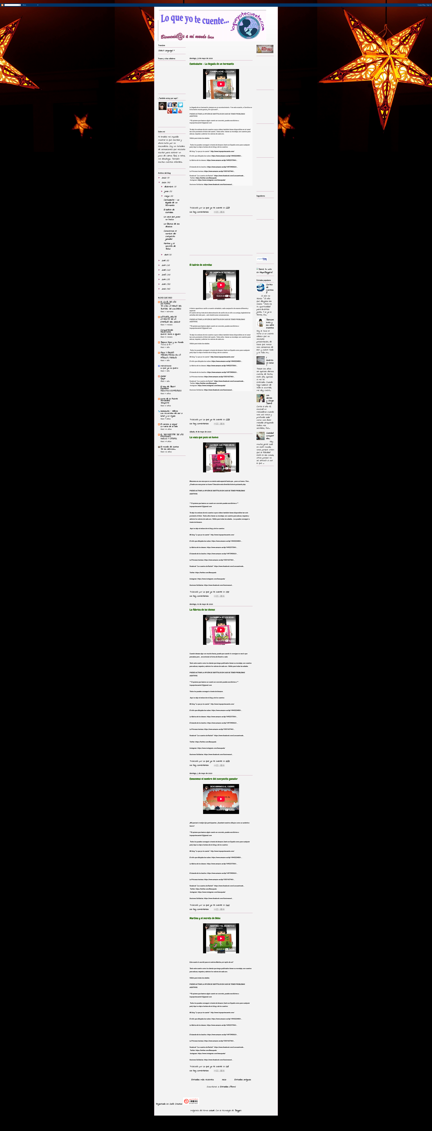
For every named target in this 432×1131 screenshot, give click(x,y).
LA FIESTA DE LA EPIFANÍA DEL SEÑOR (170, 321)
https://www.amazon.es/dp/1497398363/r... (222, 167)
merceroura (165, 366)
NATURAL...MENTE (168, 317)
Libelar (163, 376)
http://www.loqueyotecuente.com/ (222, 151)
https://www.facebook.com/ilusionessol (218, 585)
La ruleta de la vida (169, 426)
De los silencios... (168, 449)
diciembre (169, 186)
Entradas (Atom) (228, 1086)
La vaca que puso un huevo (204, 437)
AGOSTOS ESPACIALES (170, 390)
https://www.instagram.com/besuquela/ (211, 180)
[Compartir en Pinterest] (223, 212)
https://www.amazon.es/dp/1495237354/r (221, 547)
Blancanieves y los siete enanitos (270, 324)
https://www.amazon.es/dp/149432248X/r (226, 541)
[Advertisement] (221, 238)
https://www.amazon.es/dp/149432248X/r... (227, 156)
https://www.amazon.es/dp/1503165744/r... (219, 171)
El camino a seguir (168, 424)
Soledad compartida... (270, 436)
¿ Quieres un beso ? (270, 361)
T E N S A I (165, 344)
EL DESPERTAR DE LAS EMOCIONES (171, 435)
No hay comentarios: (199, 212)
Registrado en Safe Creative (169, 1104)
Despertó (164, 402)
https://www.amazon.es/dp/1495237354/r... (222, 160)
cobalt (211, 1110)
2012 (164, 289)
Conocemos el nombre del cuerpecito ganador (214, 779)
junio (166, 191)
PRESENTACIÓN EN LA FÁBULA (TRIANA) (170, 356)
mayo (167, 196)
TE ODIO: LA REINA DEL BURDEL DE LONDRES (171, 307)
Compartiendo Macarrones (166, 331)
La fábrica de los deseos (202, 609)
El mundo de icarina (169, 447)
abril (166, 254)
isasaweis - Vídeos (169, 411)
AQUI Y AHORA (167, 352)
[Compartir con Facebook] (221, 212)
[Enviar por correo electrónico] (215, 212)
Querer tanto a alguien (170, 334)
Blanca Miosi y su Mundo (171, 342)
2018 (164, 260)
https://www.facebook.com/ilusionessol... (218, 184)
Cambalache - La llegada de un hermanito (171, 202)
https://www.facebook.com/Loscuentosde (228, 566)
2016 (164, 270)
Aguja (162, 378)
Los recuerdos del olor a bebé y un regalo (171, 415)
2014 (164, 279)
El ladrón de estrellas (169, 211)
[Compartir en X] (219, 212)
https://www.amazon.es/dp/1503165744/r (219, 560)
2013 (164, 284)
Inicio (224, 1079)
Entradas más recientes (202, 1079)
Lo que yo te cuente (213, 208)
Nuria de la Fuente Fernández (169, 399)
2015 (164, 274)
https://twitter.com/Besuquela (206, 178)
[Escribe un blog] (217, 212)
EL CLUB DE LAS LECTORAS (168, 302)
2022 (164, 178)
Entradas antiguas (242, 1079)
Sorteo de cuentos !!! (269, 288)
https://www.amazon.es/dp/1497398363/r (222, 554)
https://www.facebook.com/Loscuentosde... (229, 176)
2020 (164, 182)
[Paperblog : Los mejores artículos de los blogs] (262, 260)
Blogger (238, 1110)
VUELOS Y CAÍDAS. (168, 438)
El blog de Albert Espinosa (167, 387)
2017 (164, 265)
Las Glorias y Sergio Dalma (270, 399)
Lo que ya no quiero (169, 368)
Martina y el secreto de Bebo (205, 918)
